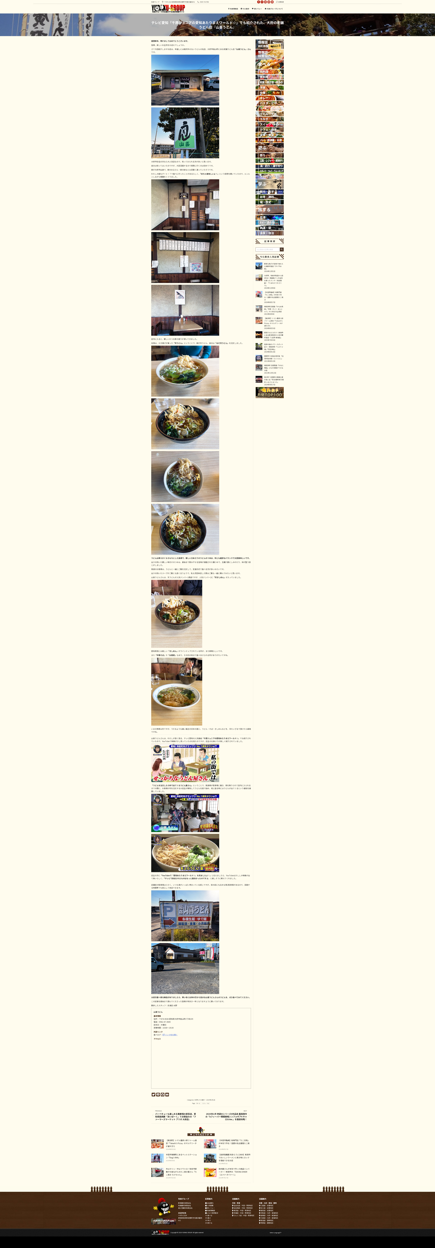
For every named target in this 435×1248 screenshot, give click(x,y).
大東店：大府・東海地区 (269, 1218)
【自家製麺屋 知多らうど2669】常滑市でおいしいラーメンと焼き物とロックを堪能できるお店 (234, 1157)
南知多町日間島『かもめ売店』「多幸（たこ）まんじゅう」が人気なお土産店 (273, 309)
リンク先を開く (171, 1034)
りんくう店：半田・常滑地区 (243, 1215)
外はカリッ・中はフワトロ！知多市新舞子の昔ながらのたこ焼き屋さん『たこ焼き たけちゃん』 (181, 1171)
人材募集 (210, 1205)
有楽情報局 (211, 1210)
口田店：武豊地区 (266, 1205)
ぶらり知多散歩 (212, 1213)
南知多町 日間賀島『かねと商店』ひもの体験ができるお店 (274, 367)
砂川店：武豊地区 (266, 1208)
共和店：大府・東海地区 (269, 1213)
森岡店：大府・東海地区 (269, 1215)
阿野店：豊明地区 (266, 1223)
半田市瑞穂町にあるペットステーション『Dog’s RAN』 (181, 1156)
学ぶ (209, 1220)
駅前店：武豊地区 (266, 1210)
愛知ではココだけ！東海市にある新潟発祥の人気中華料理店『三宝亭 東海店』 (273, 335)
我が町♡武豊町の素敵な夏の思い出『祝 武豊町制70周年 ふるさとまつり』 (274, 379)
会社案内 (210, 1203)
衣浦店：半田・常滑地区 (242, 1213)
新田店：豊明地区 (266, 1220)
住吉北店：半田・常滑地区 (243, 1205)
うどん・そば (205, 1103)
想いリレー (211, 1208)
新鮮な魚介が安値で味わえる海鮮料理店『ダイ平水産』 (273, 266)
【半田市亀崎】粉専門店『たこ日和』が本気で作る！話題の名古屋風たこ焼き (234, 1143)
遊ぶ (209, 1218)
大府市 (196, 1100)
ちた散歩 (202, 1100)
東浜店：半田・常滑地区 (242, 1210)
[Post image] (157, 1143)
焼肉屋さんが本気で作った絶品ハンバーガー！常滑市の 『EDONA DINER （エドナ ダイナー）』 (234, 1171)
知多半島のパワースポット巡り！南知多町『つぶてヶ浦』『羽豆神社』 (273, 346)
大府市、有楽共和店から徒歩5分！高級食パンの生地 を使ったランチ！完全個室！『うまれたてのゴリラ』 (273, 280)
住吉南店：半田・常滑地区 (243, 1208)
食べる (198, 1103)
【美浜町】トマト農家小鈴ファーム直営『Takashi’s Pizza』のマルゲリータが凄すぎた (181, 1143)
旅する (209, 1223)
